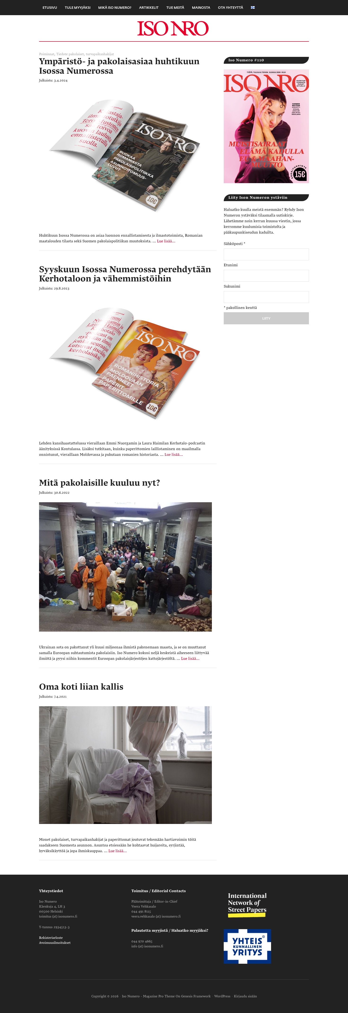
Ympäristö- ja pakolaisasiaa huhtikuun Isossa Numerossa (119, 66)
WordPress (222, 996)
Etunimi (231, 265)
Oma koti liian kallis (81, 687)
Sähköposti (234, 243)
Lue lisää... (166, 241)
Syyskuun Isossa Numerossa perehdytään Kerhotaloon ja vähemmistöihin (125, 274)
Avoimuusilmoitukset (55, 943)
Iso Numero (174, 28)
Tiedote (62, 54)
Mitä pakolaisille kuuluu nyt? (99, 483)
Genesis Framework (196, 996)
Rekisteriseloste (51, 938)
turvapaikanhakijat (100, 54)
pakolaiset (76, 54)
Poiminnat (46, 54)
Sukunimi (232, 286)
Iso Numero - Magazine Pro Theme (148, 996)
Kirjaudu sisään (245, 996)
